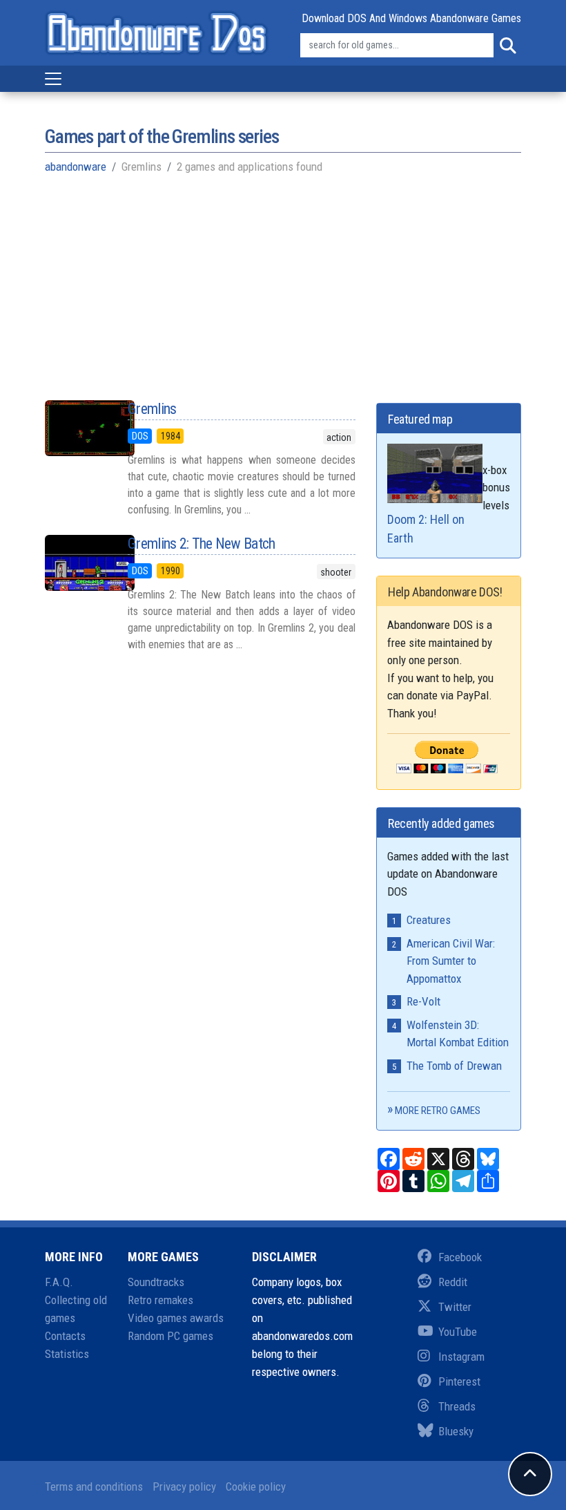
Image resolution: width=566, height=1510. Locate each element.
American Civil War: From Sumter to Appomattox (451, 960)
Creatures (429, 920)
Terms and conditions (94, 1486)
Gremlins (152, 408)
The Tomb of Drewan (454, 1066)
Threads (457, 1406)
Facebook (460, 1257)
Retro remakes (160, 1300)
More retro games (437, 1110)
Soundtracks (156, 1282)
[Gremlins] (76, 428)
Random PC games (170, 1336)
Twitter (454, 1307)
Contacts (65, 1336)
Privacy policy (184, 1486)
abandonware (75, 166)
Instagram (461, 1356)
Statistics (67, 1354)
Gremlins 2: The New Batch (201, 543)
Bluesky (456, 1431)
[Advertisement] (283, 286)
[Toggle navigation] (53, 79)
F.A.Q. (59, 1282)
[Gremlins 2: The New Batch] (76, 563)
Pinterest (459, 1381)
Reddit (452, 1282)
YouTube (457, 1332)
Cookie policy (256, 1486)
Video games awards (176, 1318)
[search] (507, 45)
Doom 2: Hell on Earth (426, 528)
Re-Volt (423, 1001)
